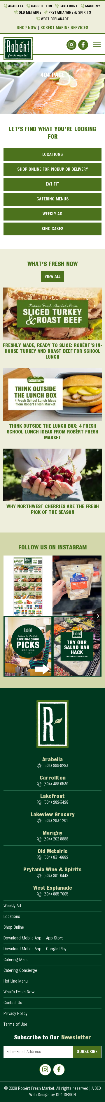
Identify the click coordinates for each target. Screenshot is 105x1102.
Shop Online (14, 927)
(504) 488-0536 (55, 784)
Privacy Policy (15, 1013)
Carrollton (41, 6)
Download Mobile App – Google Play (35, 949)
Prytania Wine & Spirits (69, 13)
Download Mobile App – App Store (34, 938)
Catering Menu (16, 960)
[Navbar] (97, 44)
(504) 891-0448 (55, 876)
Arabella (16, 6)
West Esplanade (55, 19)
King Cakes (53, 229)
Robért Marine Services (64, 28)
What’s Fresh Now (19, 992)
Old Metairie (30, 13)
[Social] (71, 45)
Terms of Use (15, 1024)
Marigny (92, 6)
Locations (52, 154)
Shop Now (26, 28)
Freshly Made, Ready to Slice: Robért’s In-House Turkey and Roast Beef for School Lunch (52, 351)
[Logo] (18, 48)
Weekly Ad (52, 214)
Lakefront (69, 6)
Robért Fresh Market (36, 1088)
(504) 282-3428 (55, 803)
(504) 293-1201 (55, 821)
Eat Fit (52, 184)
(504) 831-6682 (55, 858)
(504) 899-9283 (55, 766)
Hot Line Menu (16, 981)
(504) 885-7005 (55, 894)
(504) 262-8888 (55, 839)
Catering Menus (52, 199)
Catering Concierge (20, 970)
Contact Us (13, 1003)
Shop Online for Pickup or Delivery (52, 169)
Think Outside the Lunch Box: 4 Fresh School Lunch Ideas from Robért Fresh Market (52, 432)
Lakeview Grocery (53, 815)
